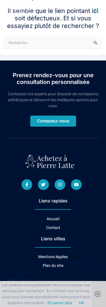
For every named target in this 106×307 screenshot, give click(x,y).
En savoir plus (59, 303)
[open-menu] (96, 11)
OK (81, 303)
